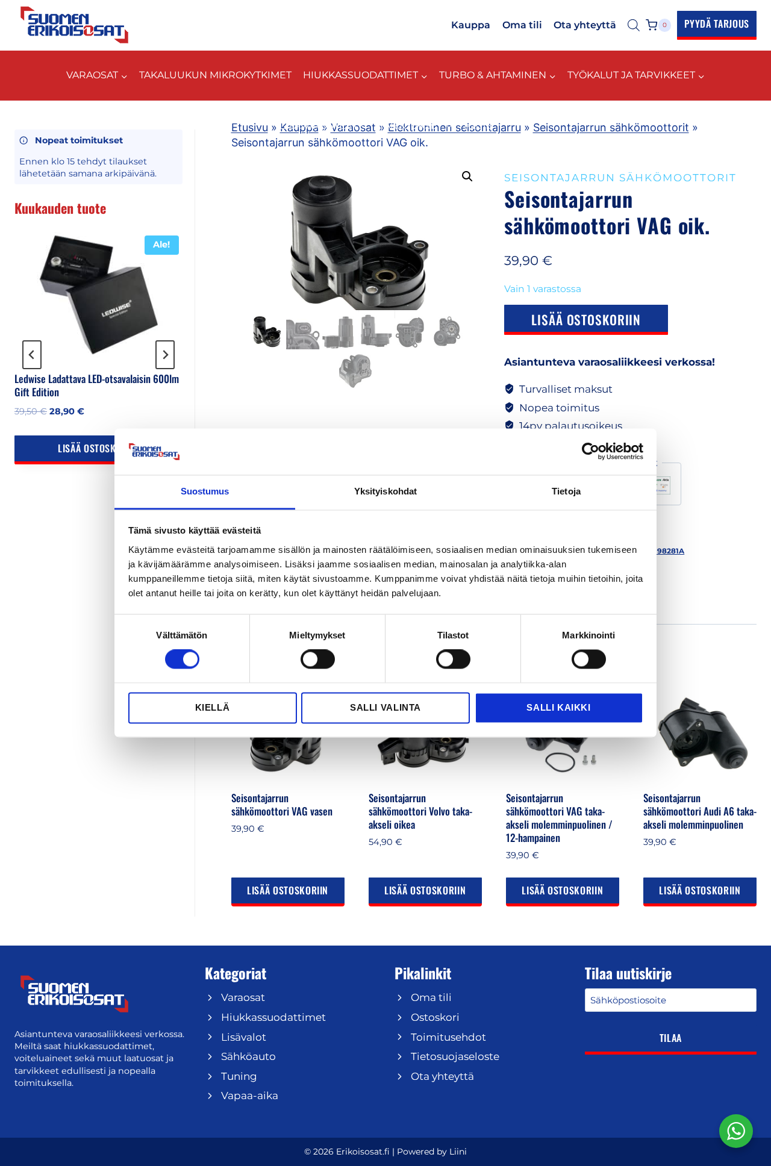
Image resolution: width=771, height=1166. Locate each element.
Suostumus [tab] (205, 491)
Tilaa (671, 1037)
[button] (467, 176)
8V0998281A (660, 550)
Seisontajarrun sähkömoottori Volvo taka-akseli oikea (420, 811)
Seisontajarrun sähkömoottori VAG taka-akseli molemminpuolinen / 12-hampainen (559, 817)
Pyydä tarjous (716, 23)
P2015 (478, 125)
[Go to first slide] (165, 354)
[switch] (318, 659)
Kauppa (470, 25)
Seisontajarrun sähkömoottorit (611, 127)
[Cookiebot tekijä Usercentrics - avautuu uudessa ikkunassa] (590, 452)
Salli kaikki (558, 707)
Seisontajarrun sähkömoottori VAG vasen (281, 804)
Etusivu (249, 127)
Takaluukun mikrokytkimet (215, 75)
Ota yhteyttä (585, 25)
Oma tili (522, 25)
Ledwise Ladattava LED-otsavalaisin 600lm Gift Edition (96, 386)
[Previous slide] (32, 354)
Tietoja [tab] (566, 491)
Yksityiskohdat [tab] (385, 491)
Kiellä (212, 707)
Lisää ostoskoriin (586, 319)
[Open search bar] (634, 25)
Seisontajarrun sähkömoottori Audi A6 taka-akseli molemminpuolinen (700, 811)
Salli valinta (385, 707)
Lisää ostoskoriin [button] (287, 890)
